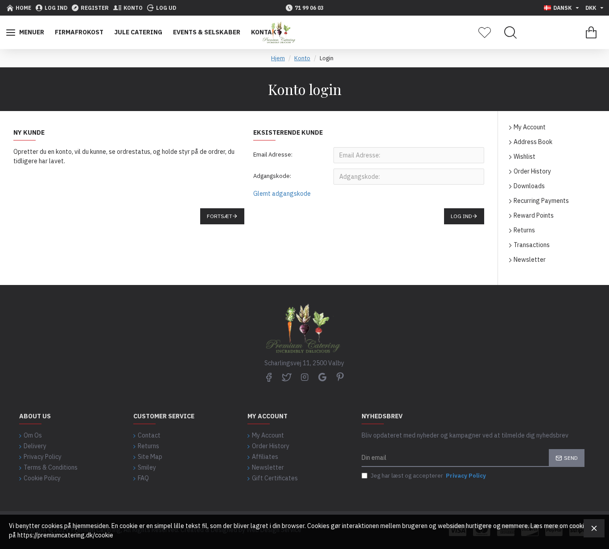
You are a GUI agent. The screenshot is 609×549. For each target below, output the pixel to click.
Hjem (278, 58)
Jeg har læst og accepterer (428, 475)
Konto (302, 58)
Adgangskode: (272, 176)
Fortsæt (219, 216)
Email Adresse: (272, 154)
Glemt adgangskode (282, 194)
